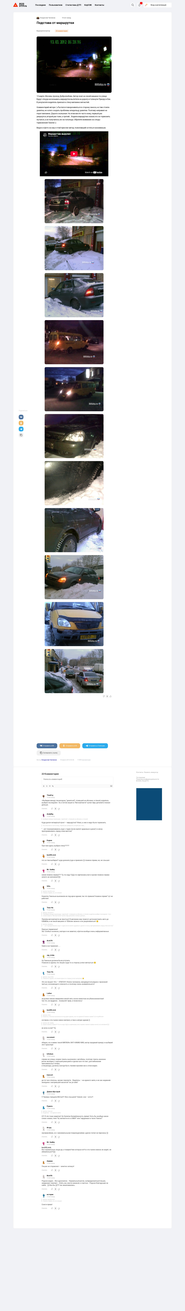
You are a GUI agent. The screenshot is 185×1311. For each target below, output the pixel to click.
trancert (50, 1075)
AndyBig (50, 814)
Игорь (49, 1128)
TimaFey (50, 795)
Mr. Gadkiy (51, 870)
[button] (139, 5)
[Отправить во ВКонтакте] (21, 417)
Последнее (40, 5)
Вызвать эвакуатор (151, 772)
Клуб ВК (88, 5)
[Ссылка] (52, 786)
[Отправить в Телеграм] (21, 429)
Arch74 (49, 941)
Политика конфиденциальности (147, 779)
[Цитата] (49, 786)
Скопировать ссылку (50, 753)
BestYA (49, 1176)
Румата (49, 1106)
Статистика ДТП (73, 5)
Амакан (50, 1161)
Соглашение (140, 777)
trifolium (50, 1054)
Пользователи (55, 5)
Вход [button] (158, 5)
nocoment (50, 1037)
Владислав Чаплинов (47, 18)
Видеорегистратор (43, 31)
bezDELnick (51, 855)
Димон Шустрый (53, 1092)
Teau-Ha (50, 908)
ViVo (48, 886)
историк (50, 1194)
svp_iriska (50, 955)
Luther (49, 993)
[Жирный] (43, 786)
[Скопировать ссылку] (21, 435)
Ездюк (49, 840)
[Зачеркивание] (46, 786)
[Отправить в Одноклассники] (21, 423)
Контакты (99, 5)
